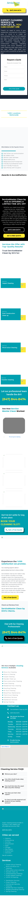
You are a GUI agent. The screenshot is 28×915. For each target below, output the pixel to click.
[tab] (14, 774)
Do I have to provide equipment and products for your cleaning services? (15, 801)
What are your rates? (11, 774)
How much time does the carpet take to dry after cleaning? (14, 786)
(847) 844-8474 (7, 830)
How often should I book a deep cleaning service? (14, 780)
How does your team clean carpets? (13, 793)
